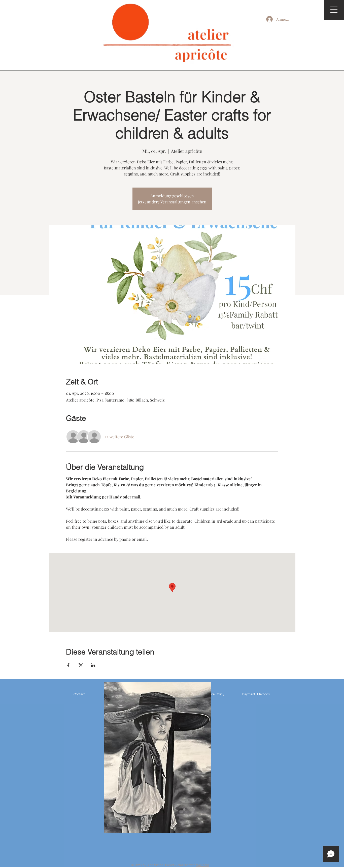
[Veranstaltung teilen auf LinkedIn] (93, 665)
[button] (333, 9)
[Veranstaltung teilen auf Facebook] (68, 665)
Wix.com (202, 865)
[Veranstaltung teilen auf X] (80, 665)
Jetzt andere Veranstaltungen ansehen (172, 201)
